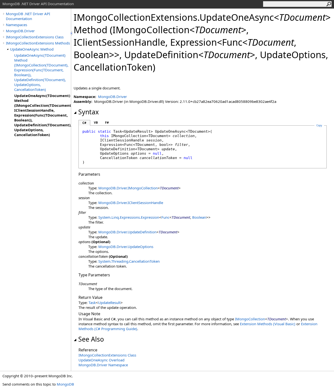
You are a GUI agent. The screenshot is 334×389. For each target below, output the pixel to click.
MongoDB (65, 384)
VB (96, 122)
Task (92, 302)
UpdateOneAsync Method (32, 49)
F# (107, 122)
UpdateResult (109, 302)
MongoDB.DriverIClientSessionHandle (130, 202)
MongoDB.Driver (20, 30)
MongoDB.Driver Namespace (103, 364)
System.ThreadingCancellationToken (129, 261)
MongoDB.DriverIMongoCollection (128, 187)
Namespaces (16, 24)
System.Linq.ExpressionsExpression (128, 217)
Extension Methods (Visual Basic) (267, 323)
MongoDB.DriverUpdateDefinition (127, 231)
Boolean (199, 217)
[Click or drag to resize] (72, 33)
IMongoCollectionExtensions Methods (38, 43)
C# (84, 123)
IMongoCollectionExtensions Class (35, 36)
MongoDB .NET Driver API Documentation (28, 16)
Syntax (88, 112)
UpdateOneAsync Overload (101, 359)
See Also (91, 339)
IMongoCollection (250, 318)
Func (165, 217)
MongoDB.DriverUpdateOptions (125, 246)
